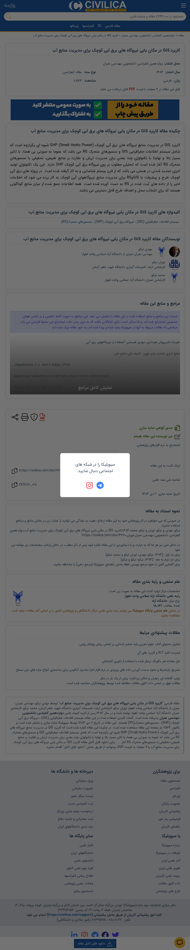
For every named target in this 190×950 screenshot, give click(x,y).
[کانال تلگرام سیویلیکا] (100, 485)
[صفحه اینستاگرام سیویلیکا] (90, 485)
